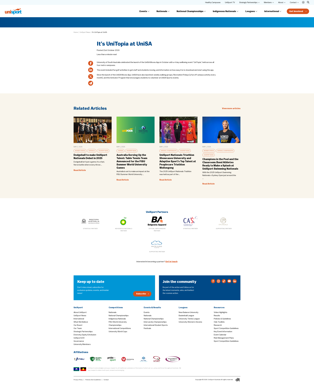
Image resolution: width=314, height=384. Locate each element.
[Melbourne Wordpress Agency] (238, 379)
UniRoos (120, 150)
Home (76, 32)
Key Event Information (223, 332)
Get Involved (296, 11)
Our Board (78, 325)
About (280, 2)
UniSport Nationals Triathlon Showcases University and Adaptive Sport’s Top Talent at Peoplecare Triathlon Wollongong (177, 161)
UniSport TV (230, 2)
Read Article (80, 170)
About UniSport (80, 312)
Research (218, 325)
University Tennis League (189, 319)
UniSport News (85, 32)
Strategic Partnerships (248, 2)
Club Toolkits (219, 322)
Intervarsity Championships (155, 322)
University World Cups (118, 332)
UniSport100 (79, 338)
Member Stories (80, 150)
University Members (82, 344)
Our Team (78, 328)
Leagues (250, 11)
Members (268, 2)
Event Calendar (220, 335)
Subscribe (141, 294)
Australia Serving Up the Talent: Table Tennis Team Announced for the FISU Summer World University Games (132, 161)
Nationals (162, 11)
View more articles (231, 108)
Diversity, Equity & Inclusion (85, 335)
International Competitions (120, 328)
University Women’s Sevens (190, 322)
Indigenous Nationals (224, 11)
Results (217, 316)
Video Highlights (220, 312)
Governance (79, 341)
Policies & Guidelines (222, 319)
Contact (293, 2)
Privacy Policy (78, 379)
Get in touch (171, 262)
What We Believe (81, 322)
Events (143, 11)
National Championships (190, 11)
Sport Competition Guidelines (226, 328)
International (271, 11)
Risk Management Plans (224, 338)
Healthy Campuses (213, 2)
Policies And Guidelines (93, 379)
